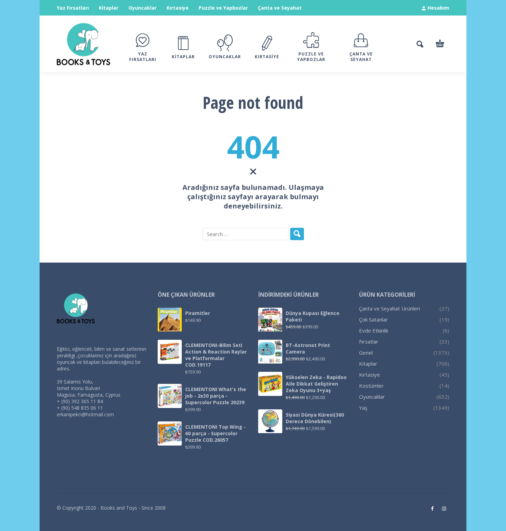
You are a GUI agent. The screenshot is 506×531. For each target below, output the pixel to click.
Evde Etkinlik (373, 330)
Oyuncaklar (142, 7)
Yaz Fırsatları (73, 7)
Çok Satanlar (373, 319)
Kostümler (371, 385)
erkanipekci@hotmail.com (85, 414)
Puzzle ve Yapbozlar (223, 7)
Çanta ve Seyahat (280, 7)
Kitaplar (108, 7)
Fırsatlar (368, 341)
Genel (366, 352)
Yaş (363, 408)
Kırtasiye (178, 7)
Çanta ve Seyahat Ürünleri (389, 308)
